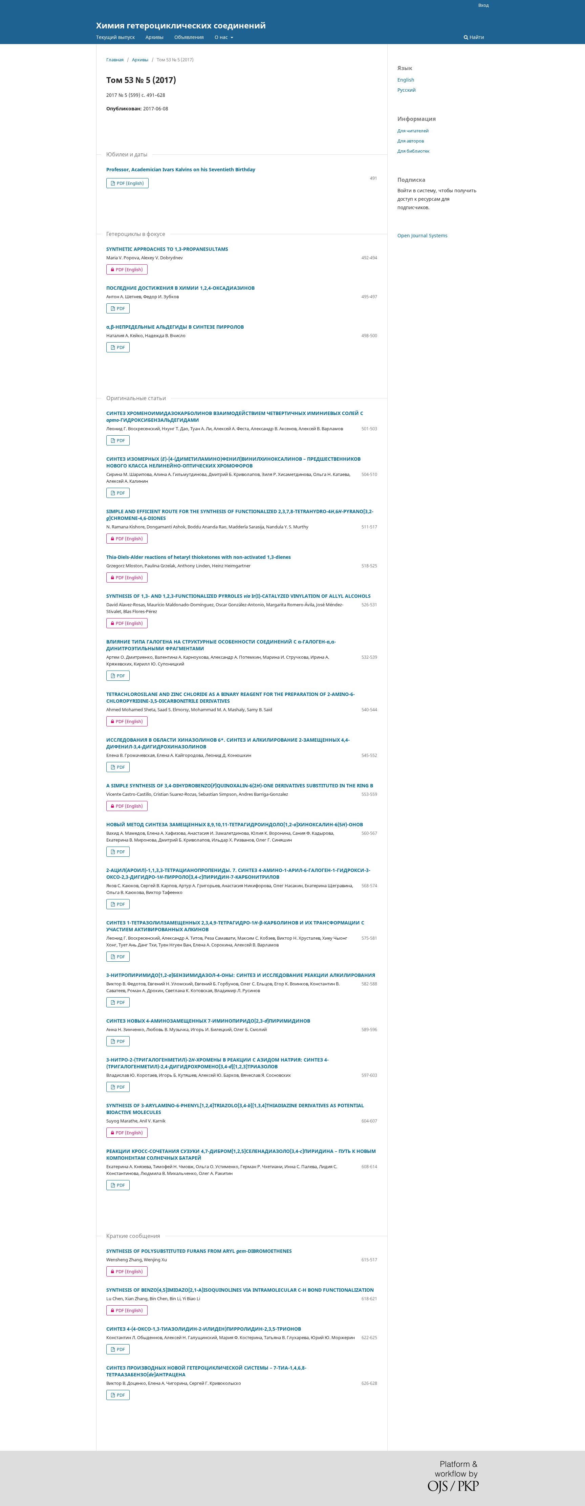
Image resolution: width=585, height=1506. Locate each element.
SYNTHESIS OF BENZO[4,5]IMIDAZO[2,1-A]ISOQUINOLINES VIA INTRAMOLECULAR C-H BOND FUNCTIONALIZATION (240, 1290)
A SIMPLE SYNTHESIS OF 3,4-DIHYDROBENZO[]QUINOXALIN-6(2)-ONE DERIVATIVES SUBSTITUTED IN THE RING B (239, 785)
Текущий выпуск (115, 37)
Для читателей (413, 131)
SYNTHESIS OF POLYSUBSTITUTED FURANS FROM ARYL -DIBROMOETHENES (199, 1251)
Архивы (155, 37)
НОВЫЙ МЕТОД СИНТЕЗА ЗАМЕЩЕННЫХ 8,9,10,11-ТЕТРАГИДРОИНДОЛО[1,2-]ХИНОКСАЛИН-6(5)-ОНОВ (234, 824)
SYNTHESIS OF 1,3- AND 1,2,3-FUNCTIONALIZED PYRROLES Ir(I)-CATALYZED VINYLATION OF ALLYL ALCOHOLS (238, 596)
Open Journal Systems (422, 235)
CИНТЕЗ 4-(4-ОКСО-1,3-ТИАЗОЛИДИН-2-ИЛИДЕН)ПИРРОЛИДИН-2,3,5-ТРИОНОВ (203, 1329)
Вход (483, 5)
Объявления (189, 37)
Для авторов (410, 141)
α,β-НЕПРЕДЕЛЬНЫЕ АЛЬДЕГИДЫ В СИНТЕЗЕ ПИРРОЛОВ (175, 327)
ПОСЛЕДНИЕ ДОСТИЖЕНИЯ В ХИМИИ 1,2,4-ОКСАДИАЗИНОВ (180, 288)
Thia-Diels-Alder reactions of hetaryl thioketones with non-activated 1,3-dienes (198, 557)
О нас (222, 37)
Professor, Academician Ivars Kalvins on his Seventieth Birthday (180, 169)
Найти (476, 37)
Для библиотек (413, 151)
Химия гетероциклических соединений (181, 25)
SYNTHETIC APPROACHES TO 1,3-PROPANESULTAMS (167, 249)
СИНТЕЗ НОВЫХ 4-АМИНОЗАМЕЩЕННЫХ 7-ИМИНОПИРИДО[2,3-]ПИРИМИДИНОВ (208, 1021)
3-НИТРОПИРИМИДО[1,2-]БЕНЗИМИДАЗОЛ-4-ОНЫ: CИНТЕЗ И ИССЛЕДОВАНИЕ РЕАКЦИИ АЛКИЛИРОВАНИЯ (240, 975)
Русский (406, 90)
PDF (120, 308)
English (405, 80)
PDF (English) (130, 183)
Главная (115, 60)
